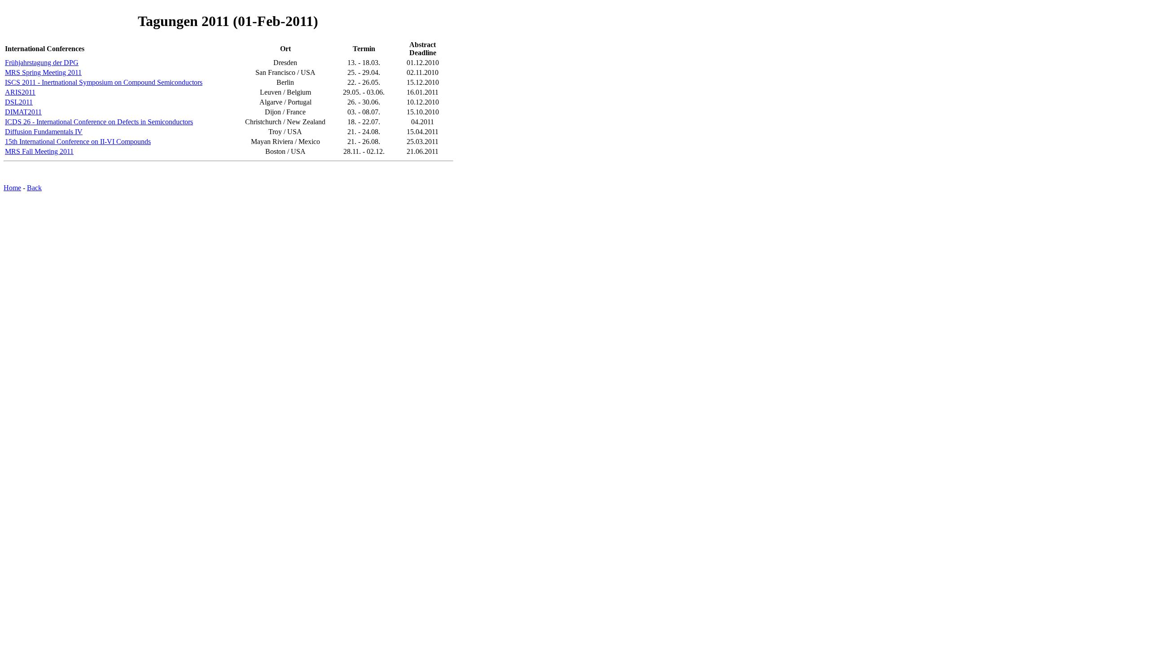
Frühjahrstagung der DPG (42, 62)
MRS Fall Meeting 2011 (39, 151)
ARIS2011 (20, 92)
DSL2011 (19, 102)
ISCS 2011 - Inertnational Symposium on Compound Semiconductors (103, 82)
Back (34, 188)
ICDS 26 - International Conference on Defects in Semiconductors (99, 122)
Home (12, 188)
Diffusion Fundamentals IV (44, 131)
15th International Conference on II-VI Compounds (78, 141)
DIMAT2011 (23, 112)
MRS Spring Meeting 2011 (43, 72)
